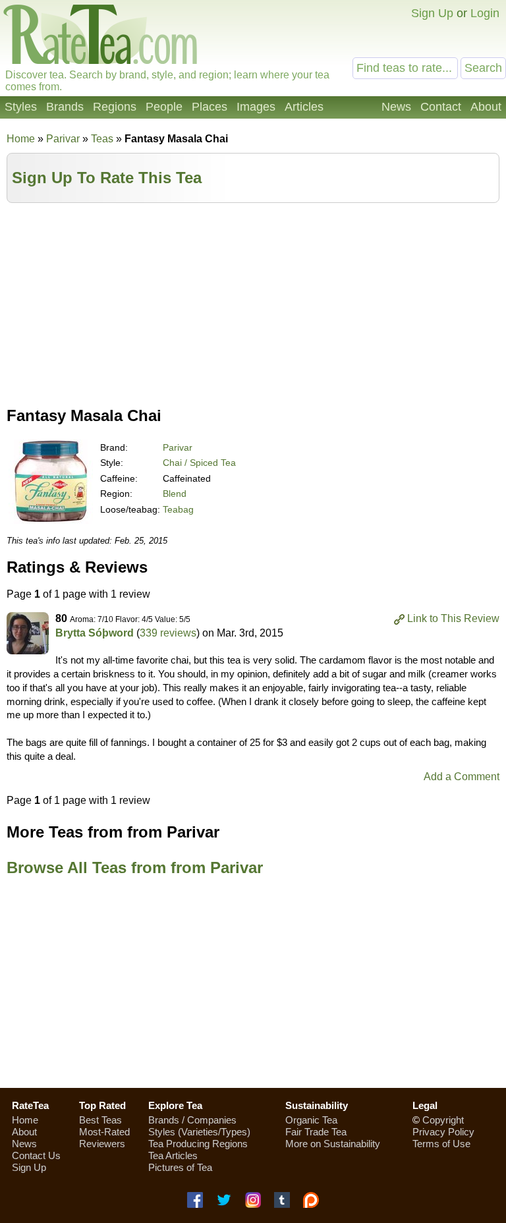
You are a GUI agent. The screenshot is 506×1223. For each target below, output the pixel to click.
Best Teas (100, 1119)
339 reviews (168, 633)
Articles (304, 106)
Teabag (178, 509)
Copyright (443, 1119)
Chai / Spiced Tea (199, 462)
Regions (114, 106)
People (164, 106)
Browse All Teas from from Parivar (135, 867)
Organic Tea (311, 1119)
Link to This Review (453, 618)
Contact (440, 106)
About (485, 106)
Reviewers (102, 1143)
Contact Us (36, 1155)
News (396, 106)
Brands (65, 106)
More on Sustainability (332, 1143)
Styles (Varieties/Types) (199, 1131)
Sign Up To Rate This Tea (107, 177)
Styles (21, 106)
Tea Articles (173, 1155)
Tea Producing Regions (198, 1143)
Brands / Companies (192, 1119)
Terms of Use (441, 1143)
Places (209, 106)
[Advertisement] (253, 302)
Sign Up (432, 13)
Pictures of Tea (180, 1167)
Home (21, 138)
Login (484, 13)
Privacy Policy (443, 1131)
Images (256, 106)
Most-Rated (104, 1131)
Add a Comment (461, 776)
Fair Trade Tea (316, 1131)
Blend (174, 493)
